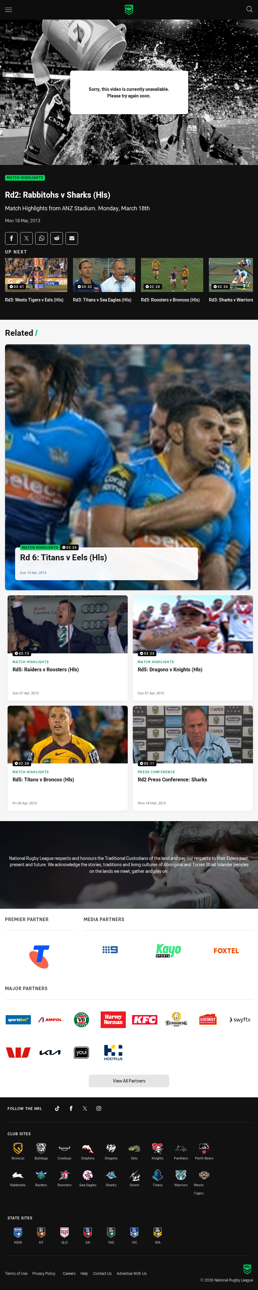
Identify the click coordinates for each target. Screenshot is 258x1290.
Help (84, 1273)
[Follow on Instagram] (98, 1108)
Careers (69, 1273)
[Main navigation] (8, 9)
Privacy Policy (43, 1273)
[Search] (249, 10)
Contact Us (102, 1273)
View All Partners (129, 1081)
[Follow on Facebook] (71, 1108)
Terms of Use (16, 1273)
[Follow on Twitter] (84, 1108)
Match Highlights (25, 178)
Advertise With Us (132, 1273)
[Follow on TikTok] (57, 1108)
